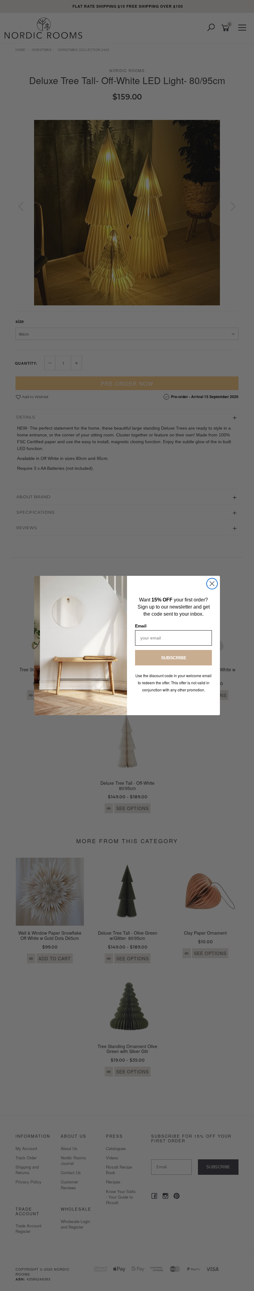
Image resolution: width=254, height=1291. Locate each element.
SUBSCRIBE (173, 657)
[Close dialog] (212, 583)
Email (141, 625)
